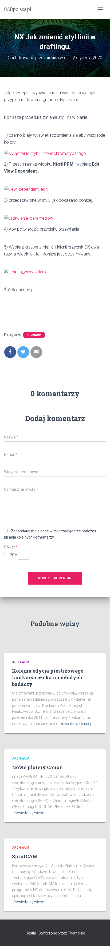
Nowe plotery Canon (37, 767)
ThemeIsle (76, 933)
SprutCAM (25, 856)
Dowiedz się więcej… (76, 724)
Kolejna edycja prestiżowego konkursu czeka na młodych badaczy (48, 677)
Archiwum (34, 334)
